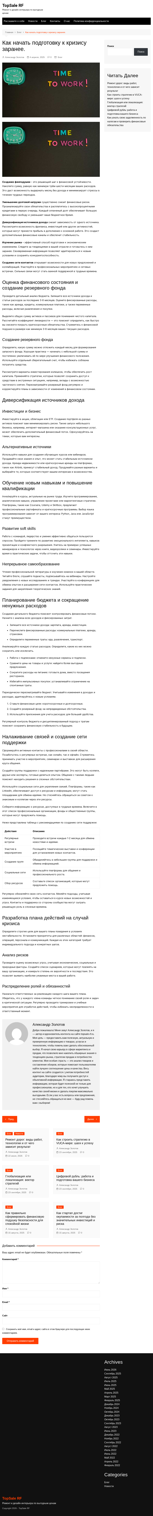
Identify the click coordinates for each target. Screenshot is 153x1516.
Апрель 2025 (111, 1392)
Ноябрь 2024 (111, 1408)
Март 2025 (110, 1396)
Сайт (4, 1315)
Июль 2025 (110, 1381)
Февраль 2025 (112, 1400)
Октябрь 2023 (111, 1419)
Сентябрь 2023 (112, 1423)
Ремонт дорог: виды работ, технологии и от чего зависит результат (24, 1143)
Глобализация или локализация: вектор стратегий (19, 1180)
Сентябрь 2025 (112, 1373)
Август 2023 (111, 1427)
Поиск (110, 46)
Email (6, 1302)
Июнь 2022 (110, 1454)
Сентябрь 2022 (112, 1442)
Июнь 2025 (110, 1385)
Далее (90, 1119)
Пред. (11, 1119)
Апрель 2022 (111, 1461)
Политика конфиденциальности (91, 21)
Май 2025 (109, 1389)
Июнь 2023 (110, 1431)
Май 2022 (109, 1457)
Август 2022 (111, 1446)
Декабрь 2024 (112, 1404)
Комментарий (10, 1259)
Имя (5, 1288)
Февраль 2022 (112, 1465)
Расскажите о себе (14, 21)
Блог (43, 21)
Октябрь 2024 (111, 1412)
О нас (67, 21)
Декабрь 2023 (112, 1415)
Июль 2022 (110, 1450)
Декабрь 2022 (112, 1434)
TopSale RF (13, 5)
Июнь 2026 (110, 1369)
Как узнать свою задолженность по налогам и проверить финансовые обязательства (126, 121)
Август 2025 (111, 1377)
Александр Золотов (14, 57)
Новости (33, 21)
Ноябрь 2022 (111, 1438)
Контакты (55, 21)
